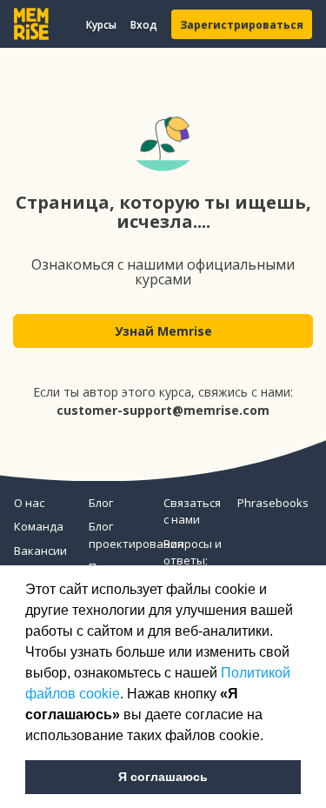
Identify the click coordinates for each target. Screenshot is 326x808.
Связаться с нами (192, 511)
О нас (29, 503)
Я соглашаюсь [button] (163, 777)
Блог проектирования (119, 534)
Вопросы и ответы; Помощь (192, 560)
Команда (38, 526)
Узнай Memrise (163, 331)
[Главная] (31, 24)
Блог (101, 503)
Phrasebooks (267, 503)
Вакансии (40, 550)
